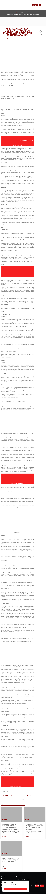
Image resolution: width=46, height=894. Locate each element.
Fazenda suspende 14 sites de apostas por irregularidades (10, 859)
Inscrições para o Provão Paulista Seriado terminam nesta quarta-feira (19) (10, 826)
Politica (27, 819)
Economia (4, 853)
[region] (15, 886)
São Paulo (4, 819)
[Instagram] (33, 5)
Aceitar (15, 889)
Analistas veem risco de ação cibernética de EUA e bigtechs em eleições (34, 826)
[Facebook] (35, 5)
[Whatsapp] (37, 5)
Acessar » (4, 836)
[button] (40, 5)
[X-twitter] (41, 886)
